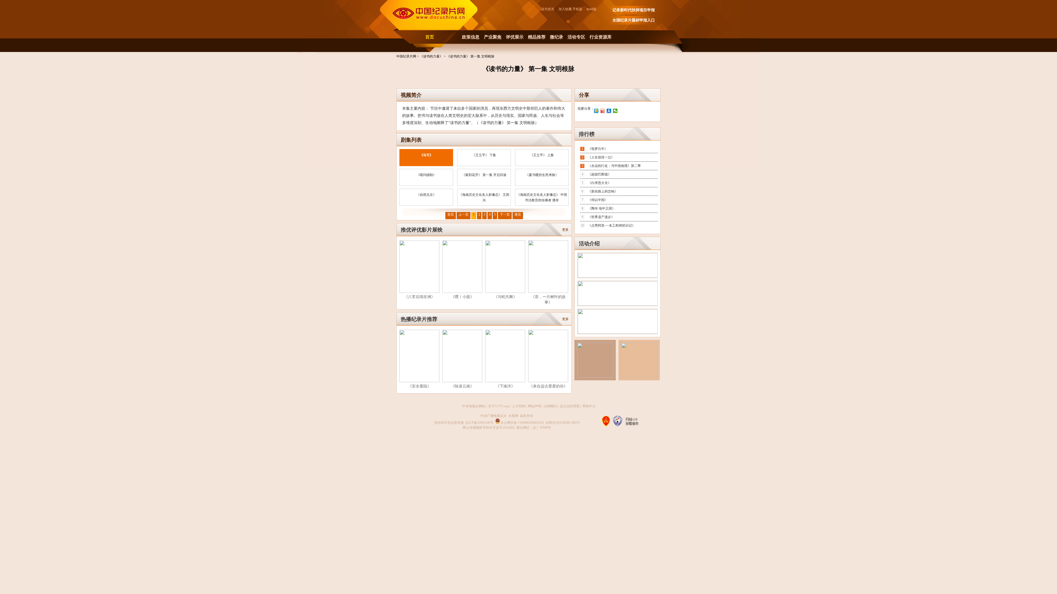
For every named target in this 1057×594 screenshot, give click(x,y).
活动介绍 (589, 243)
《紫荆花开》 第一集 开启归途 (484, 175)
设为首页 (549, 9)
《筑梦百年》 (598, 149)
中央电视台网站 (473, 406)
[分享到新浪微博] (602, 111)
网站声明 (534, 406)
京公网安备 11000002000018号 (522, 423)
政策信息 (471, 37)
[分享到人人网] (609, 111)
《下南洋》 (505, 386)
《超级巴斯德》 (599, 174)
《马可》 (426, 155)
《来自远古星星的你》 (548, 386)
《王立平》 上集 (542, 155)
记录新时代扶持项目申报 (633, 10)
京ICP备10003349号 (479, 423)
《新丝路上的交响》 (603, 191)
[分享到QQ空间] (596, 111)
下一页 (505, 214)
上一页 (463, 214)
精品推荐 (537, 37)
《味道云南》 (462, 386)
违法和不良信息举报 (449, 423)
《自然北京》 (426, 195)
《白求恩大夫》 (599, 183)
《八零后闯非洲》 (419, 297)
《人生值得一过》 (601, 157)
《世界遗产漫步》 (601, 217)
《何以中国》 (598, 200)
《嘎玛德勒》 (426, 175)
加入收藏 (565, 9)
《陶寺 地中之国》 (601, 208)
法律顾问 (550, 406)
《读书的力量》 (432, 56)
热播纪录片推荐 (419, 319)
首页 (429, 37)
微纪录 (556, 37)
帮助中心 (589, 406)
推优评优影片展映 (422, 230)
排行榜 (587, 134)
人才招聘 (518, 406)
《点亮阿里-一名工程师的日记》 (611, 225)
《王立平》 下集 (484, 155)
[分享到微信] (615, 111)
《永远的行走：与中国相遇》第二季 (614, 166)
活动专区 (576, 37)
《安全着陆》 (419, 386)
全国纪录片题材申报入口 (633, 20)
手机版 (577, 9)
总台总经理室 (570, 406)
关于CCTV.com (498, 406)
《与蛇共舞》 (505, 297)
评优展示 (515, 37)
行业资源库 (601, 37)
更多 (565, 230)
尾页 (517, 214)
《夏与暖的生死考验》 (542, 175)
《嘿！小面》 (462, 297)
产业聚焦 (493, 37)
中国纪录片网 (406, 56)
